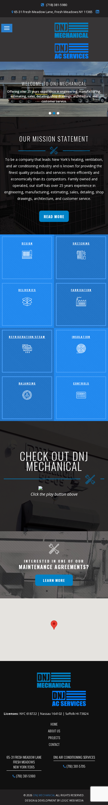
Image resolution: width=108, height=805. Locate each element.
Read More (54, 216)
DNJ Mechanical (44, 795)
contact (54, 744)
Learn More (54, 580)
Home (54, 724)
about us (54, 730)
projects (54, 737)
